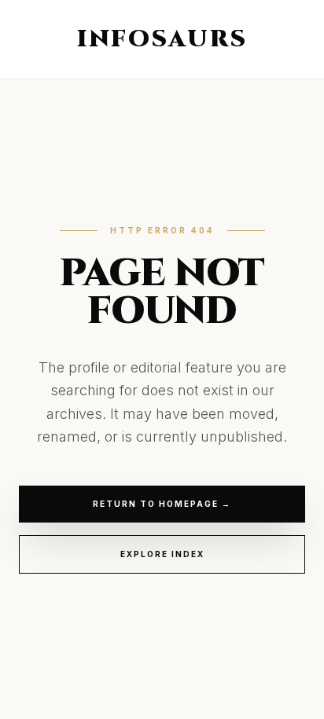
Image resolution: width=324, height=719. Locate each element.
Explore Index (162, 554)
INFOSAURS (162, 39)
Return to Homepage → (162, 503)
